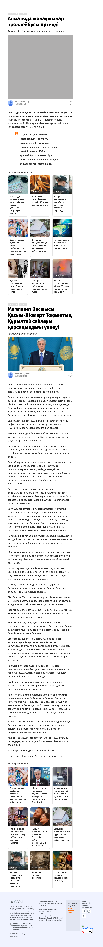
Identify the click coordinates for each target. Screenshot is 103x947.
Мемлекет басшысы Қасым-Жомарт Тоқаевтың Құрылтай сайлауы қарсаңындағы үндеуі (40, 318)
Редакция (71, 906)
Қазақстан (23, 14)
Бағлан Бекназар (22, 102)
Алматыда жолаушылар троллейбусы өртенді (36, 22)
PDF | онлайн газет (71, 910)
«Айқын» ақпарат (22, 374)
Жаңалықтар (13, 14)
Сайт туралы (72, 903)
